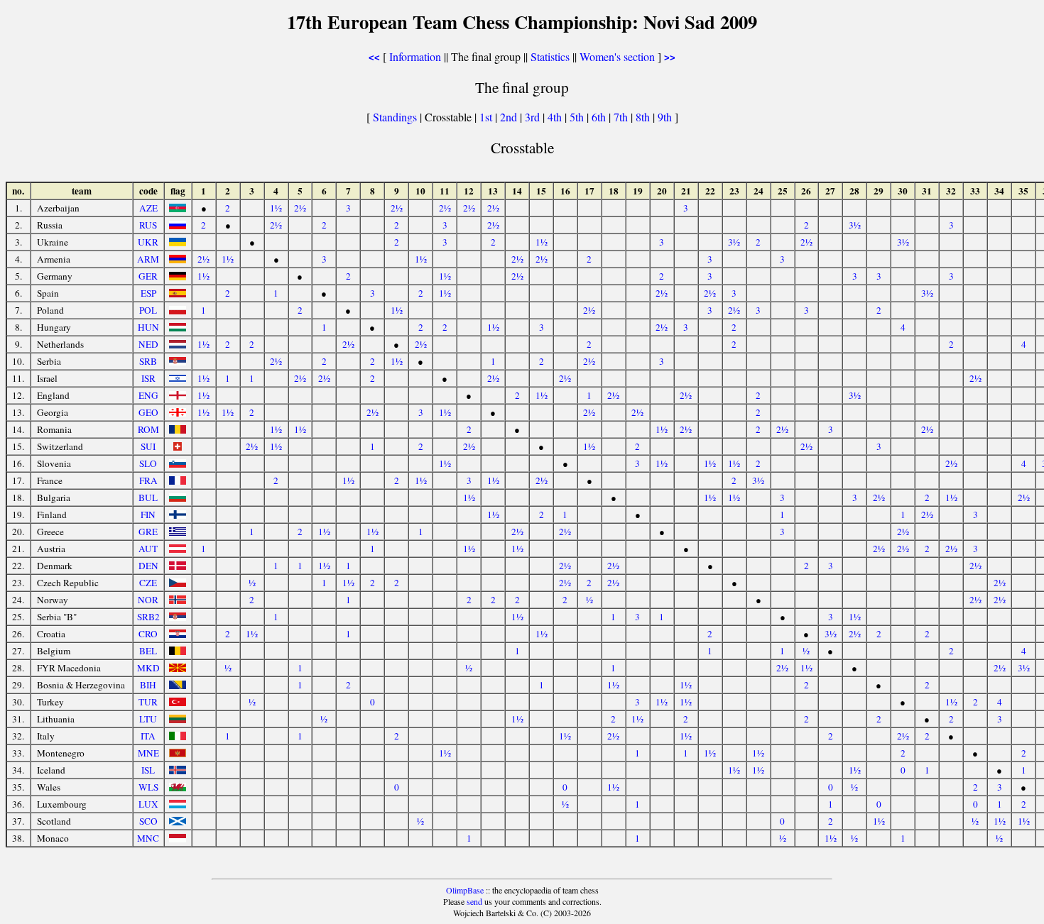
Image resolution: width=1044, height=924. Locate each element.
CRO (148, 633)
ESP (148, 293)
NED (148, 344)
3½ (855, 225)
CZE (148, 582)
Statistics (550, 56)
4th (556, 116)
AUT (148, 548)
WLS (148, 787)
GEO (148, 412)
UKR (148, 242)
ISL (148, 770)
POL (148, 310)
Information (415, 56)
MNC (148, 838)
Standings (395, 116)
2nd (510, 116)
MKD (148, 667)
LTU (148, 719)
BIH (148, 684)
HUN (148, 327)
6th (600, 116)
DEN (148, 565)
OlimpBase (465, 890)
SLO (148, 463)
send (474, 901)
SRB (148, 361)
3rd (534, 116)
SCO (148, 821)
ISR (148, 378)
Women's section (617, 56)
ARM (148, 259)
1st (487, 116)
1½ (276, 208)
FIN (148, 514)
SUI (148, 446)
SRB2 (148, 616)
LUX (148, 804)
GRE (148, 531)
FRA (148, 480)
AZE (148, 208)
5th (578, 116)
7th (622, 116)
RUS (148, 225)
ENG (148, 395)
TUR (148, 701)
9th (666, 116)
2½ (300, 208)
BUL (148, 497)
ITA (148, 736)
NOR (148, 599)
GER (148, 276)
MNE (148, 753)
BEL (148, 650)
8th (644, 116)
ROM (148, 429)
